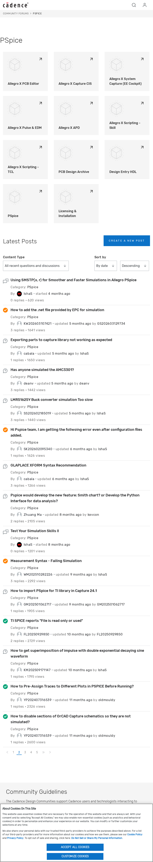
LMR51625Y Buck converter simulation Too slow (52, 399)
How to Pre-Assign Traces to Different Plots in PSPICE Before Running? (72, 686)
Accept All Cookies (75, 847)
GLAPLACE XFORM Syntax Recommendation (48, 465)
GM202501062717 (37, 604)
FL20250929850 (36, 634)
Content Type (14, 257)
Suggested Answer (6, 311)
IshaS (28, 294)
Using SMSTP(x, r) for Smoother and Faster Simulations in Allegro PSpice (73, 280)
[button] (133, 5)
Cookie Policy (134, 834)
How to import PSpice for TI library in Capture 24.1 (54, 591)
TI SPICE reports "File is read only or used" (47, 620)
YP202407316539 (38, 700)
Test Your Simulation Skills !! (35, 531)
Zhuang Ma (33, 515)
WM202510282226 (38, 574)
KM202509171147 (37, 670)
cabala (29, 353)
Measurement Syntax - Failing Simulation (46, 561)
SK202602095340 (38, 449)
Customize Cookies (75, 856)
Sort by (100, 257)
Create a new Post (127, 240)
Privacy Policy (15, 838)
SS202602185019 (37, 413)
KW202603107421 (38, 323)
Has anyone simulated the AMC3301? (42, 370)
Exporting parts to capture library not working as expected (61, 340)
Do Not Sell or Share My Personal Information (96, 838)
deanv (29, 383)
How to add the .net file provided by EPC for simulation (57, 310)
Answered (6, 621)
